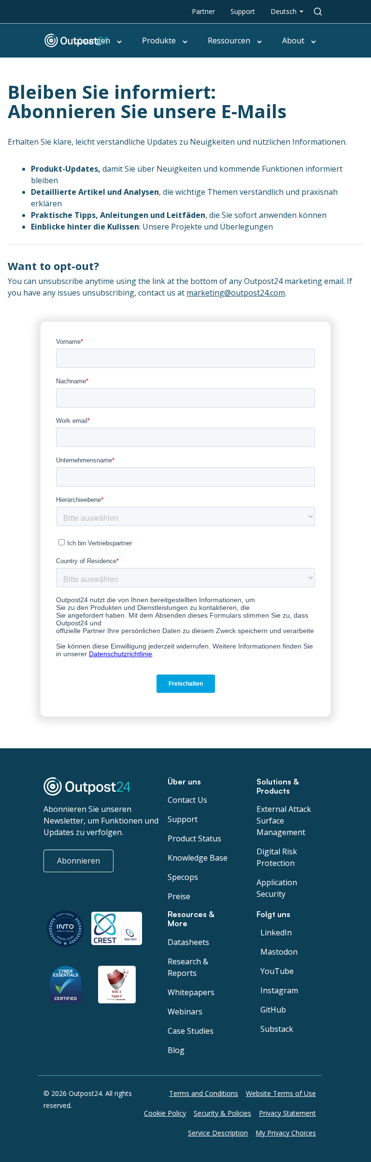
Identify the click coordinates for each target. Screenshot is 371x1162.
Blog (176, 1050)
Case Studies (191, 1031)
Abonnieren (78, 860)
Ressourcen (229, 40)
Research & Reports (188, 967)
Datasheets (188, 942)
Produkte (159, 40)
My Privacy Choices (286, 1132)
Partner (203, 11)
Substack (276, 1029)
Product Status (194, 838)
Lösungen (91, 40)
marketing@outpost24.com (235, 292)
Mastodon (279, 951)
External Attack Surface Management (284, 821)
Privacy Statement (287, 1113)
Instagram (279, 990)
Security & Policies (222, 1113)
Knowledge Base (198, 857)
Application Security (277, 888)
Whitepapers (191, 992)
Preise (179, 896)
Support (242, 11)
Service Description (218, 1132)
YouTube (277, 971)
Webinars (185, 1011)
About (293, 40)
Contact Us (187, 800)
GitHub (273, 1009)
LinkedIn (276, 932)
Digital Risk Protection (277, 857)
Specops (183, 877)
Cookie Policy (165, 1113)
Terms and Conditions (203, 1093)
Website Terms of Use (281, 1093)
